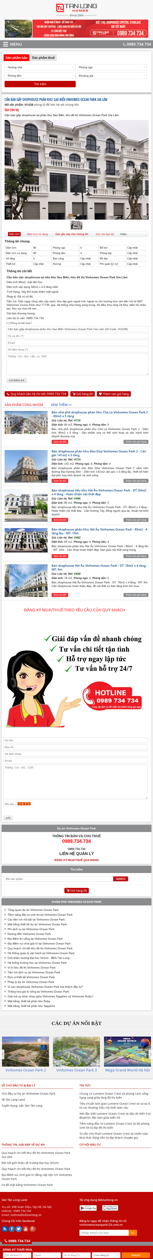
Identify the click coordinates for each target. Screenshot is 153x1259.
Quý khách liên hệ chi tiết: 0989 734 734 (38, 394)
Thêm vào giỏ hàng (116, 394)
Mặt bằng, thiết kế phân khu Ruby (29, 1001)
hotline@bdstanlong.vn (26, 1215)
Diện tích (14, 234)
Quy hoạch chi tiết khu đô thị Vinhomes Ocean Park (40, 948)
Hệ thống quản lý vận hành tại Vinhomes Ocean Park (41, 953)
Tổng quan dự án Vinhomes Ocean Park (33, 909)
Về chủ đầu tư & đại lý (18, 1085)
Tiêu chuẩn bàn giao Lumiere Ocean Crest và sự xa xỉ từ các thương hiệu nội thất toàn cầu (114, 1105)
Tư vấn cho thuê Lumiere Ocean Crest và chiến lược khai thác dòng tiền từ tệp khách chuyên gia (113, 1135)
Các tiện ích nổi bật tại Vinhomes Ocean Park (36, 919)
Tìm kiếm (40, 84)
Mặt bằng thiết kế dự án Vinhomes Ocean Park (37, 924)
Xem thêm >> (61, 405)
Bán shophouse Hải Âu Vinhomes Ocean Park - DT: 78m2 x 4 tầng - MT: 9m (99, 567)
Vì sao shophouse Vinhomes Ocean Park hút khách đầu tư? (45, 986)
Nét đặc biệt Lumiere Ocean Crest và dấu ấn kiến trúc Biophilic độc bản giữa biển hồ (115, 1115)
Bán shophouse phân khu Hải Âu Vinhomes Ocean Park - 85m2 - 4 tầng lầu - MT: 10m (99, 531)
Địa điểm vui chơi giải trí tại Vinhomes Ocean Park (39, 943)
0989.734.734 (139, 44)
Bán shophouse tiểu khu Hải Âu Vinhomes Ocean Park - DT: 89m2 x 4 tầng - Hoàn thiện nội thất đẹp (99, 492)
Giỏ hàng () (84, 394)
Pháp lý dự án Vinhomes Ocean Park (31, 982)
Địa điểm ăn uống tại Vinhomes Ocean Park (35, 938)
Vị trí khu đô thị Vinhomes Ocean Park (32, 967)
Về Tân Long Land (13, 1099)
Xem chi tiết (60, 441)
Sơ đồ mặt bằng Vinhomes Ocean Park (27, 1185)
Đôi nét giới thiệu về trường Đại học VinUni (30, 1163)
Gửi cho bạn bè (105, 234)
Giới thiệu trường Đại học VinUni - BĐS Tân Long (39, 958)
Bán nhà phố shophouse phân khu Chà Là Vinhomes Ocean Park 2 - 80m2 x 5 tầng (100, 414)
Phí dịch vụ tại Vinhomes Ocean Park (31, 929)
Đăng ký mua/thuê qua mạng (76, 860)
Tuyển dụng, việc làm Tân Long (22, 1105)
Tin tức (85, 1085)
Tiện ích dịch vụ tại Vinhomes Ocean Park (34, 972)
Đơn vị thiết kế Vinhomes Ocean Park (31, 977)
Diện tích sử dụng (37, 234)
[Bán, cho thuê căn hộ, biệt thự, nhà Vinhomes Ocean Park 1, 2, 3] (77, 16)
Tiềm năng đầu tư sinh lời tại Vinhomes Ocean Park (40, 914)
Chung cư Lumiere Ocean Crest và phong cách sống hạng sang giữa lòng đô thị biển (113, 1095)
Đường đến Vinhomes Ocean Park (29, 933)
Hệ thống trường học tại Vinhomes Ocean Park (37, 962)
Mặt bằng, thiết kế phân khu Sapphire (31, 1006)
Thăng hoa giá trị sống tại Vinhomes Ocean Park (38, 991)
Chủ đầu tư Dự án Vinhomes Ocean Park (28, 1093)
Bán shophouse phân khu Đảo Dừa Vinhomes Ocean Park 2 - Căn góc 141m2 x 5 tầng (99, 453)
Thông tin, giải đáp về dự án (23, 1144)
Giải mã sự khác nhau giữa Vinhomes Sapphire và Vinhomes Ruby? (50, 996)
